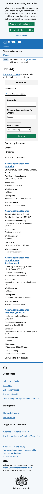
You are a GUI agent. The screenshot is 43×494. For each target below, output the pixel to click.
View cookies (21, 36)
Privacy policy (19, 446)
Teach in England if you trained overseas (21, 398)
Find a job (7, 385)
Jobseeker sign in (11, 381)
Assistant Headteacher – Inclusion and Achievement (18, 260)
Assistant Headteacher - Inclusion (17, 165)
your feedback (31, 60)
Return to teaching (11, 394)
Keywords (11, 100)
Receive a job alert (11, 74)
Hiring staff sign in (11, 413)
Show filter (21, 82)
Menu (6, 55)
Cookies (7, 446)
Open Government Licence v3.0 (17, 467)
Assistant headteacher (16, 94)
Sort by (8, 147)
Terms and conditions (12, 450)
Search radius (13, 125)
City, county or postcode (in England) (19, 111)
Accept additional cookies (21, 24)
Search (21, 136)
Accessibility (30, 450)
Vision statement (10, 456)
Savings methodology (12, 453)
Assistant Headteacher (17, 211)
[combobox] (21, 117)
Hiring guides (9, 417)
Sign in (6, 46)
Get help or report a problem (16, 431)
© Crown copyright (21, 488)
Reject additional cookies (21, 30)
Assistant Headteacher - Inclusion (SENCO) (17, 311)
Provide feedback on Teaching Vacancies (21, 436)
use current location (14, 122)
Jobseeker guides (11, 390)
